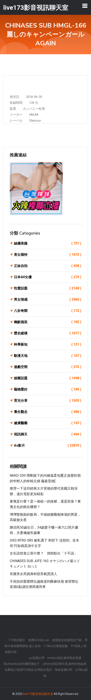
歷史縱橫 (47, 333)
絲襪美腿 (47, 243)
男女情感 (47, 299)
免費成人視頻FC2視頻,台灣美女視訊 (28, 669)
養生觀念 (47, 412)
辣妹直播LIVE (63, 669)
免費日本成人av (38, 640)
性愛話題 (47, 288)
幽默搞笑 (47, 322)
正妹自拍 (47, 266)
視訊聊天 (47, 434)
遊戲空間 (47, 367)
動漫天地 (47, 356)
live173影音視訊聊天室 (38, 694)
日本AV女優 (47, 277)
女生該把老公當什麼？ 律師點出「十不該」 (43, 553)
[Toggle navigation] (85, 6)
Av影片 (47, 445)
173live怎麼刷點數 (56, 646)
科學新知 (47, 344)
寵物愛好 (47, 389)
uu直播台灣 (36, 658)
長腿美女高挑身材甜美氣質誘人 (33, 574)
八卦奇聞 (47, 311)
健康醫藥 (47, 423)
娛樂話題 (47, 378)
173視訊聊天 (16, 640)
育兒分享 (47, 401)
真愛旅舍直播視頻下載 (67, 640)
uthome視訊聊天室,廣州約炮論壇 (64, 663)
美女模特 (47, 255)
